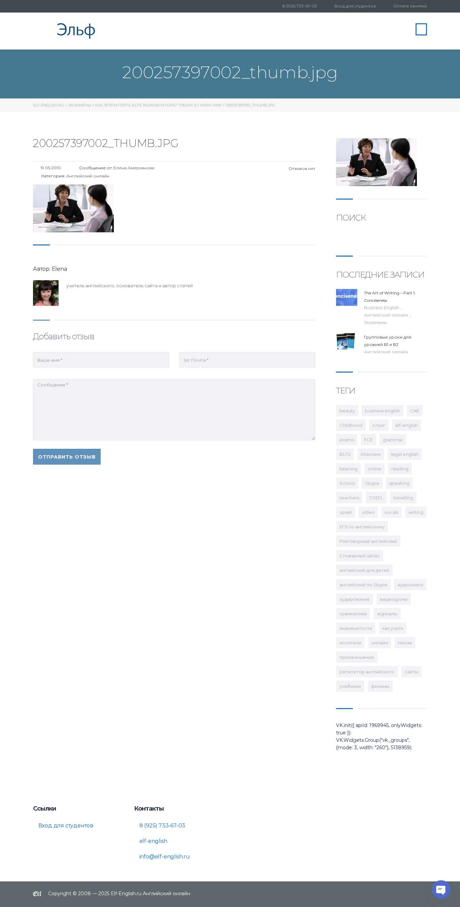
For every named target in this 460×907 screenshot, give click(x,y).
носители (350, 642)
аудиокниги (410, 584)
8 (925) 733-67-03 (300, 5)
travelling (403, 497)
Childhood (350, 425)
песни (405, 642)
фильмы (380, 686)
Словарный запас (359, 555)
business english (382, 410)
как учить (392, 628)
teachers (349, 497)
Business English (382, 307)
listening (348, 468)
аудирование (354, 599)
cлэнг (378, 425)
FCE (368, 439)
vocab (391, 512)
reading (399, 468)
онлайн (379, 642)
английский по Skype (363, 584)
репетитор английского (366, 671)
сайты (411, 671)
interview (371, 454)
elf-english (406, 425)
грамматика (353, 613)
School (347, 483)
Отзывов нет (301, 168)
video (368, 512)
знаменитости (355, 628)
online (374, 468)
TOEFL (376, 497)
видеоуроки (393, 599)
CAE (414, 410)
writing (415, 512)
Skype (372, 483)
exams (346, 439)
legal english (404, 454)
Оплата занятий (410, 5)
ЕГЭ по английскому (362, 526)
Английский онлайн (386, 315)
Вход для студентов (355, 5)
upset (345, 512)
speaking (399, 483)
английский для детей (364, 570)
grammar (393, 439)
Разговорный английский (368, 541)
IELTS (345, 454)
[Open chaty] (441, 889)
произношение (356, 657)
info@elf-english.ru (164, 856)
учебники (350, 686)
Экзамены (375, 322)
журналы (387, 613)
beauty (347, 410)
